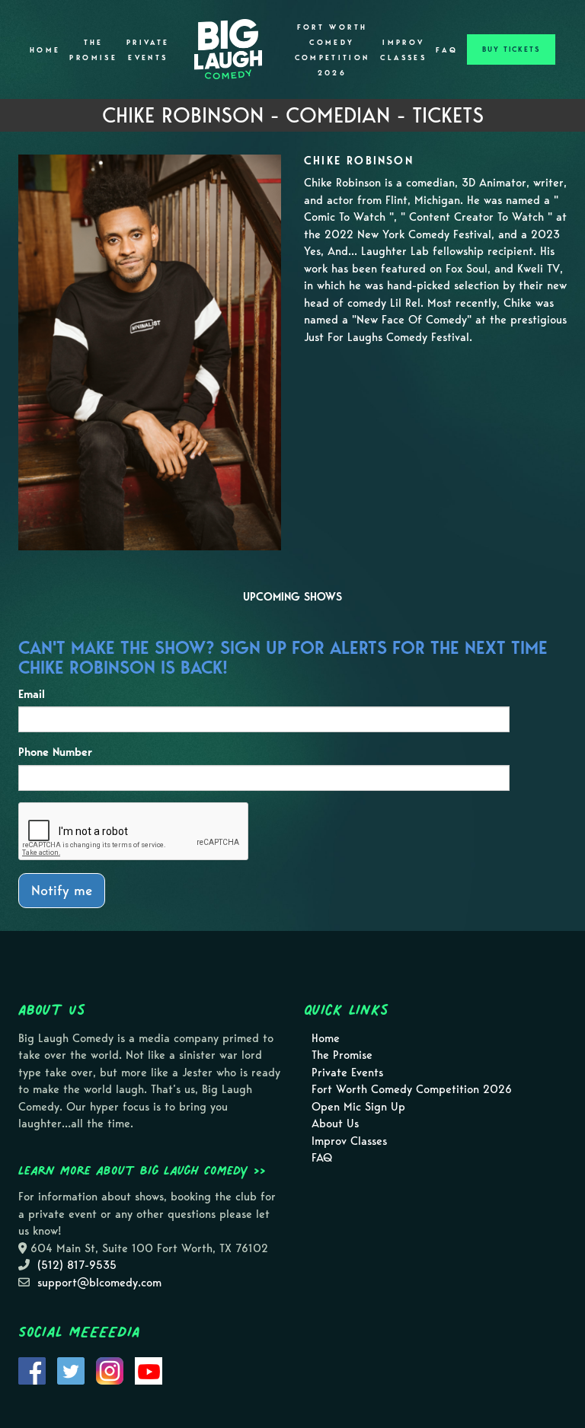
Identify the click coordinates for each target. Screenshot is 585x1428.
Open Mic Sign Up (358, 1107)
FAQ (447, 50)
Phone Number (55, 752)
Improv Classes (403, 50)
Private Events (148, 50)
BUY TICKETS (511, 49)
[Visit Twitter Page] (71, 1370)
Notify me (61, 890)
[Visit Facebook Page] (32, 1370)
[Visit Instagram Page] (109, 1370)
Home (45, 50)
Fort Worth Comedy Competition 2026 (332, 50)
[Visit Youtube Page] (148, 1370)
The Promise (93, 50)
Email (31, 694)
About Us (335, 1123)
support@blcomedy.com (99, 1282)
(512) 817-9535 (77, 1265)
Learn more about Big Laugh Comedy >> (142, 1170)
